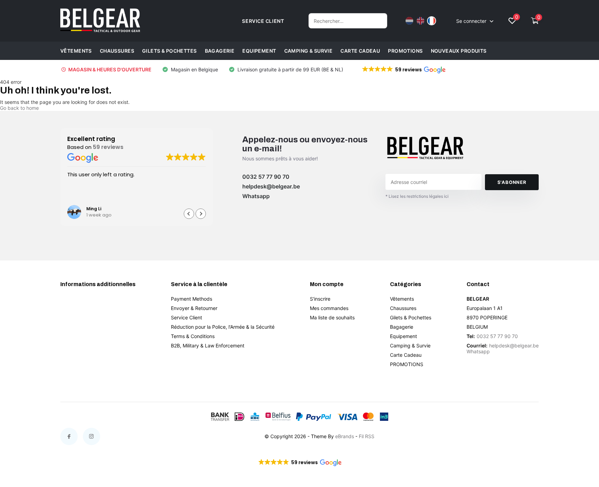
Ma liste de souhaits (332, 317)
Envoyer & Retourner (194, 308)
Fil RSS (366, 436)
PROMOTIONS (405, 51)
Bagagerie (220, 51)
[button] (403, 69)
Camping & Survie (308, 51)
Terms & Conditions (193, 336)
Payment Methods (191, 299)
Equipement (259, 51)
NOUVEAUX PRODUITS (459, 51)
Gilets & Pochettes (169, 51)
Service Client (186, 317)
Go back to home (19, 108)
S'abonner (512, 182)
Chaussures (117, 51)
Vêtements (76, 51)
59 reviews (108, 147)
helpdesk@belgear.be (271, 186)
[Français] (431, 21)
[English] (420, 21)
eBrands (344, 436)
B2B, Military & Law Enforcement (207, 345)
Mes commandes (329, 308)
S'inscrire (320, 299)
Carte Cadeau (360, 51)
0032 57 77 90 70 (265, 176)
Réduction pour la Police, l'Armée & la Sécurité (223, 327)
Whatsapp (256, 196)
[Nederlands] (409, 21)
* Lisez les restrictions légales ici (417, 196)
